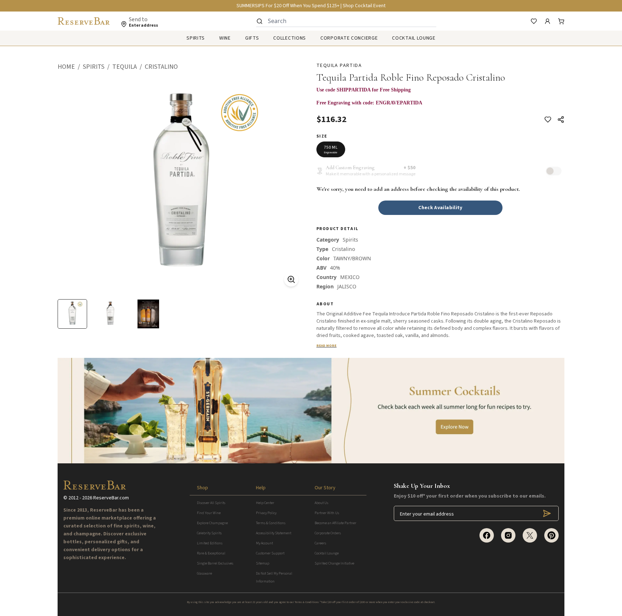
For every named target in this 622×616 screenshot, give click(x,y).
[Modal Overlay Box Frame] (440, 93)
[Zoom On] (291, 279)
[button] (70, 67)
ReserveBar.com (111, 498)
